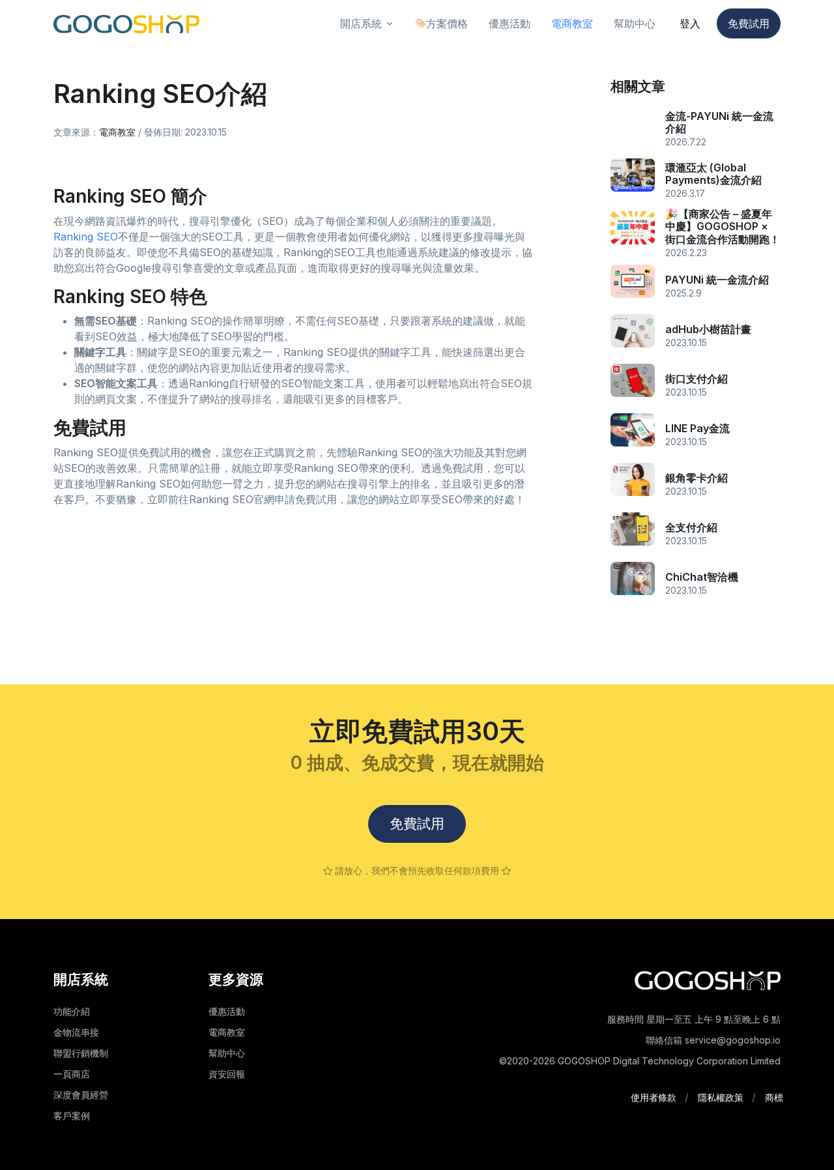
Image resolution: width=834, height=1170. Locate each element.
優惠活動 (226, 1011)
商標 (774, 1097)
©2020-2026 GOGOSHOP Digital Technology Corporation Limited (640, 1060)
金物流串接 (76, 1032)
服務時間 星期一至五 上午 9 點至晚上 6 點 (694, 1019)
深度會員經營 (80, 1094)
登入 (690, 23)
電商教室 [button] (572, 23)
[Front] (126, 24)
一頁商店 (71, 1073)
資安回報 (226, 1073)
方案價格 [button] (447, 23)
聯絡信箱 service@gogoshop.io (713, 1040)
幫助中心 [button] (634, 23)
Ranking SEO (85, 236)
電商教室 (117, 132)
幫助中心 (226, 1053)
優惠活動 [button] (509, 23)
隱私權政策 (720, 1097)
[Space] (708, 979)
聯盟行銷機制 (80, 1053)
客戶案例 (71, 1115)
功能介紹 (71, 1011)
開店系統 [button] (361, 23)
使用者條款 (653, 1097)
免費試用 (748, 23)
